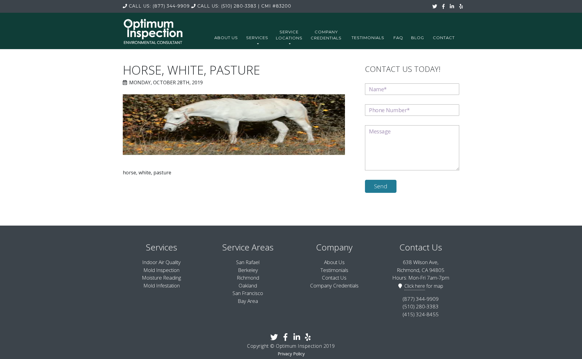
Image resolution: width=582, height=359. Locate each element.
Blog (417, 37)
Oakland (248, 285)
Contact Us (334, 277)
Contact (444, 37)
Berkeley (248, 270)
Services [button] (257, 37)
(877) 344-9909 (159, 6)
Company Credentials (326, 34)
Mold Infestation (161, 285)
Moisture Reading (161, 277)
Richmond (248, 277)
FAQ (398, 37)
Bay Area (248, 300)
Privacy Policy (291, 354)
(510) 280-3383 (226, 6)
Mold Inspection (161, 270)
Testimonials (368, 37)
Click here (414, 286)
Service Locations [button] (289, 34)
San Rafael (247, 262)
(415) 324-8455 (421, 314)
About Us (226, 37)
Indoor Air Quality (161, 262)
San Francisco (247, 293)
